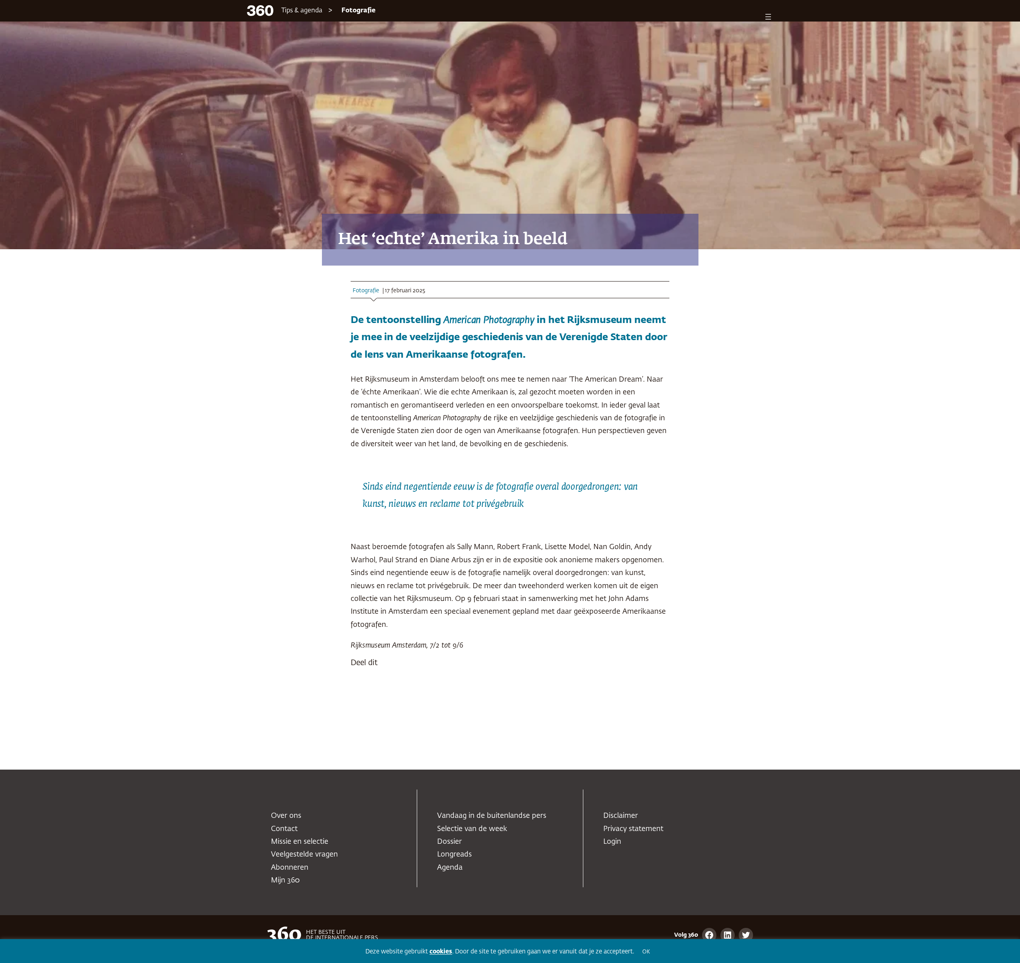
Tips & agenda (301, 11)
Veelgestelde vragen (304, 854)
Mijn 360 (285, 880)
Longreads (454, 854)
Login (612, 841)
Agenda (450, 867)
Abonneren (289, 867)
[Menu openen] (768, 17)
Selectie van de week (472, 829)
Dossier (449, 841)
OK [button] (646, 952)
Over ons (286, 815)
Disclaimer (620, 815)
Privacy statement (633, 829)
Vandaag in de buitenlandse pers (491, 815)
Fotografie (358, 11)
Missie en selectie (299, 841)
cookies (441, 952)
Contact (284, 829)
